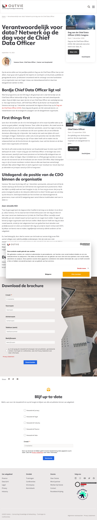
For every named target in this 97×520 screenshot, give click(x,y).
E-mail (8, 295)
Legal (4, 485)
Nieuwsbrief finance (33, 429)
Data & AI (5, 482)
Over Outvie (54, 478)
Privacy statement (89, 515)
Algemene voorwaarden (75, 515)
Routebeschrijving (56, 491)
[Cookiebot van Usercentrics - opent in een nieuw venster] (81, 244)
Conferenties (30, 482)
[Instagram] (80, 478)
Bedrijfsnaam (11, 338)
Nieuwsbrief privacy (33, 410)
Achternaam (10, 317)
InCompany (30, 485)
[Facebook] (94, 478)
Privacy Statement (8, 356)
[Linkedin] (76, 478)
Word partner (55, 482)
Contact (53, 488)
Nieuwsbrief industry (33, 423)
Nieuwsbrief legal (32, 417)
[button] (9, 379)
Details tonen (81, 268)
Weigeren (48, 274)
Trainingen (30, 478)
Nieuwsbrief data (32, 435)
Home (4, 16)
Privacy (4, 488)
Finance (4, 478)
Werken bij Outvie (56, 485)
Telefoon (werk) (11, 327)
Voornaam (10, 306)
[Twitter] (89, 478)
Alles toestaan (76, 274)
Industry (5, 491)
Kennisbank (30, 488)
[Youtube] (85, 478)
